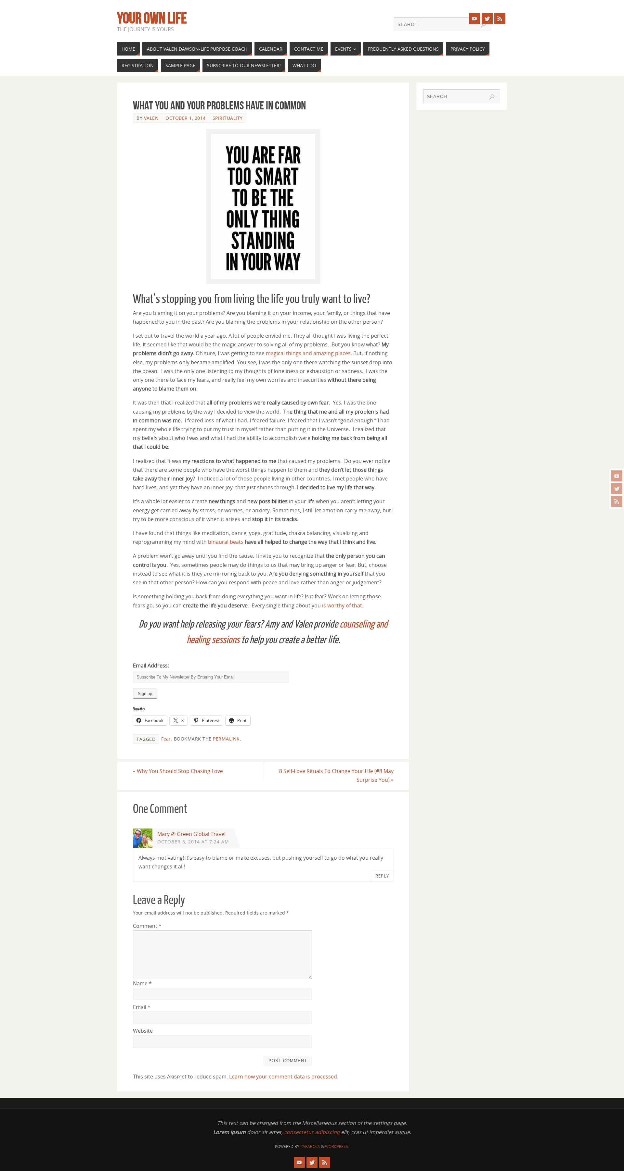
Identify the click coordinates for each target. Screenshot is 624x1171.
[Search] (483, 25)
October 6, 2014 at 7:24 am (193, 842)
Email (141, 1007)
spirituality (228, 118)
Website (143, 1030)
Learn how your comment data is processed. (283, 1076)
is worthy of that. (343, 605)
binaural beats (225, 541)
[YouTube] (616, 475)
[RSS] (616, 501)
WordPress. (337, 1146)
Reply (382, 876)
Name (142, 983)
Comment (147, 925)
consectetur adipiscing (312, 1132)
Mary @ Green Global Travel (191, 834)
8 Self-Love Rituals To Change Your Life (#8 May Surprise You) (336, 775)
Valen (151, 118)
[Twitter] (616, 488)
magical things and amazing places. (309, 353)
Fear (166, 739)
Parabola (310, 1146)
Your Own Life (152, 18)
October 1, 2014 (185, 118)
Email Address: (151, 665)
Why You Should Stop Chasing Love (178, 771)
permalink (226, 739)
